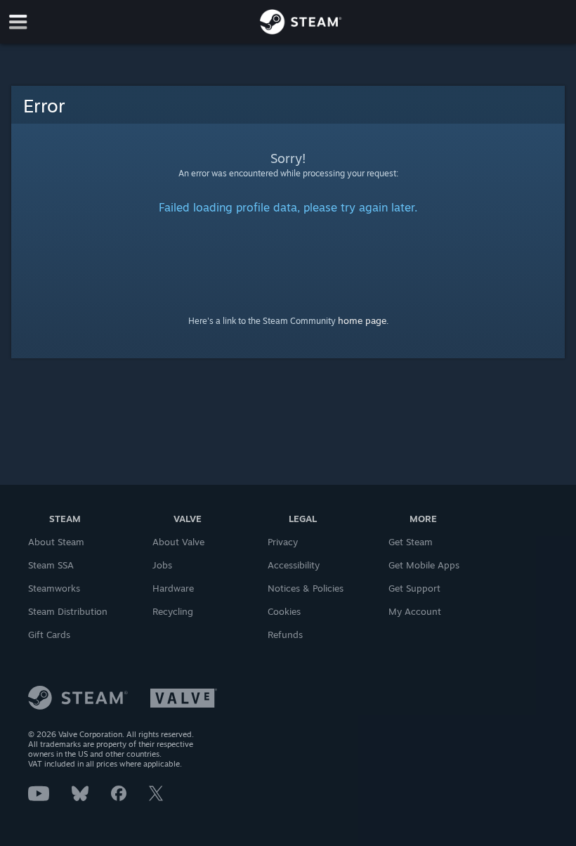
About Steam (56, 541)
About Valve (178, 541)
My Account (414, 611)
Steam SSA (51, 565)
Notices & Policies (305, 588)
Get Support (414, 588)
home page (362, 320)
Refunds (285, 634)
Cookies (284, 611)
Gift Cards (49, 634)
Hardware (173, 588)
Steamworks (54, 588)
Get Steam (410, 541)
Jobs (162, 565)
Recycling (172, 611)
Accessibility (294, 565)
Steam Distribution (67, 611)
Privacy (283, 541)
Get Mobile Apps (423, 565)
